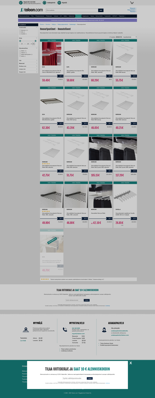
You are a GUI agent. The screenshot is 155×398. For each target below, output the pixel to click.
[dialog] (77, 199)
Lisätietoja (107, 383)
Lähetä (89, 378)
